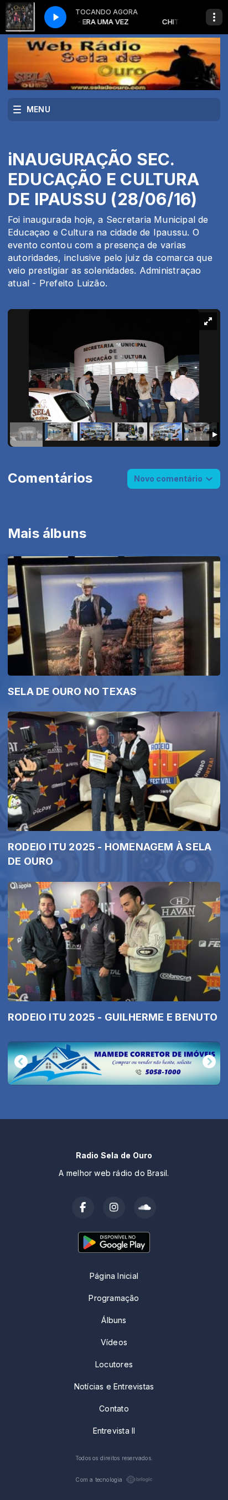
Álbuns (113, 1320)
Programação (114, 1298)
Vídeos (114, 1342)
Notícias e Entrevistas (114, 1386)
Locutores (114, 1364)
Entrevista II (114, 1430)
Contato (113, 1408)
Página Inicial (114, 1276)
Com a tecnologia (98, 1479)
